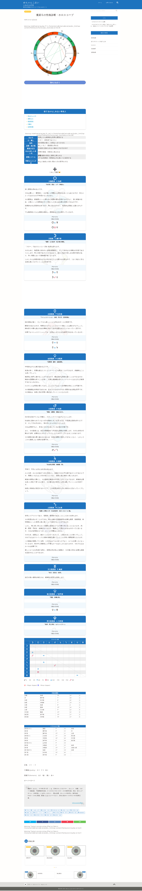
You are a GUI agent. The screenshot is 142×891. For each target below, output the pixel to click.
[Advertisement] (55, 97)
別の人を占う (55, 82)
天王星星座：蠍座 (74, 810)
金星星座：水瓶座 (57, 815)
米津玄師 (93, 38)
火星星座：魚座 (49, 815)
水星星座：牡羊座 (29, 815)
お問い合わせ (109, 2)
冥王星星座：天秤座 (46, 810)
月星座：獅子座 (65, 812)
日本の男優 (56, 812)
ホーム (100, 2)
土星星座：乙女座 (65, 810)
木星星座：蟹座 (73, 812)
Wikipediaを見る (77, 803)
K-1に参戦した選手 (35, 810)
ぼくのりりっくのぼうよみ (98, 41)
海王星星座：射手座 (39, 815)
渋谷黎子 (93, 48)
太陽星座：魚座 (29, 812)
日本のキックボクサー (39, 812)
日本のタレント (49, 812)
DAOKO (93, 45)
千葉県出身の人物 (55, 810)
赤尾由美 (93, 52)
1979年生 (27, 810)
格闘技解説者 (81, 812)
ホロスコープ (27, 11)
